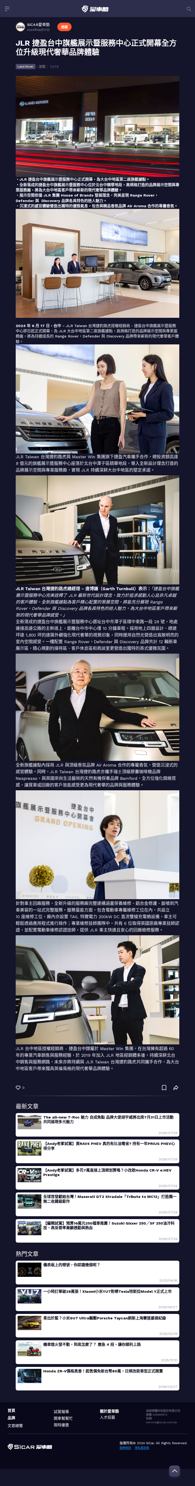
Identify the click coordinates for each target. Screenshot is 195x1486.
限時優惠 (61, 1425)
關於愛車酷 (109, 1411)
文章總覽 (15, 1425)
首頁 (11, 1410)
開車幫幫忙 (63, 1418)
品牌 (11, 1418)
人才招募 (107, 1417)
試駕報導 (61, 1411)
